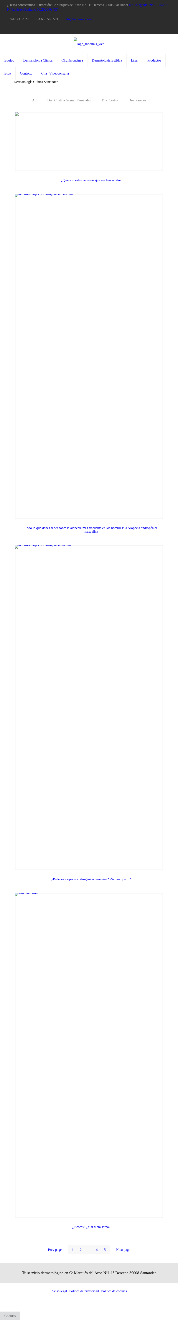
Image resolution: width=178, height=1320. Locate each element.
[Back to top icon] (157, 1311)
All (34, 100)
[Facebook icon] (157, 29)
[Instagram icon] (168, 29)
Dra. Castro (110, 100)
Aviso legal (59, 1291)
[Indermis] (89, 44)
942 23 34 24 (19, 19)
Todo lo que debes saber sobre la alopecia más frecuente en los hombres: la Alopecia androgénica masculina (91, 529)
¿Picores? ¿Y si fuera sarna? (91, 1227)
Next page (123, 1250)
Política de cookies (114, 1291)
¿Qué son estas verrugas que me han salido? (91, 180)
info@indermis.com (78, 19)
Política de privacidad (84, 1291)
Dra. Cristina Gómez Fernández (69, 100)
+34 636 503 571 (46, 19)
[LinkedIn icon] (163, 29)
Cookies (10, 1316)
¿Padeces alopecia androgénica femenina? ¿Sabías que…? (91, 879)
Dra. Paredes (137, 100)
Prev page (55, 1250)
